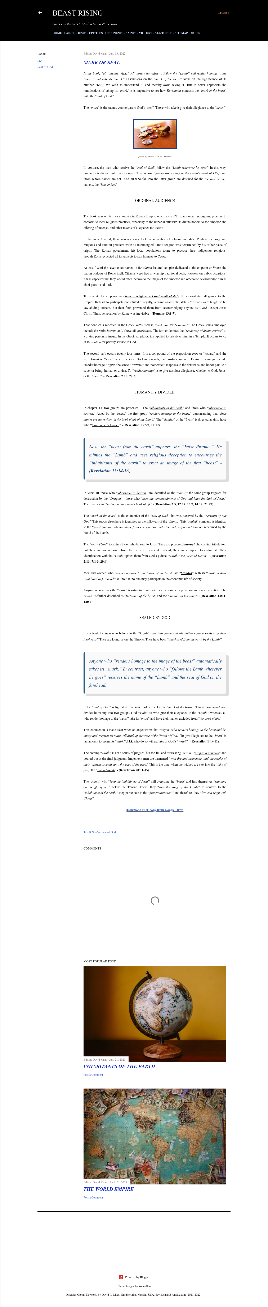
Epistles (96, 33)
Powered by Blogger (137, 1277)
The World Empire (109, 1188)
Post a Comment (93, 1075)
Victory (145, 33)
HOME (57, 33)
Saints (131, 33)
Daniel (69, 33)
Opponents (114, 33)
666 (40, 61)
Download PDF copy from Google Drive (155, 809)
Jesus (82, 33)
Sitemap (181, 33)
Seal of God (45, 67)
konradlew (145, 1286)
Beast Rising (78, 13)
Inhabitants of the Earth (119, 1066)
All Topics (163, 33)
